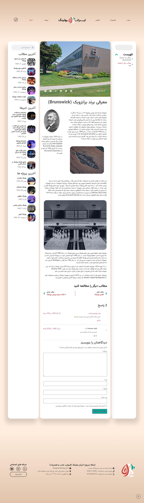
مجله (31, 20)
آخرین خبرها (27, 107)
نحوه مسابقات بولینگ (19, 97)
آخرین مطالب (27, 54)
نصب (128, 20)
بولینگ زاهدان (21, 178)
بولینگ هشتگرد (21, 187)
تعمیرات (113, 20)
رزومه (46, 20)
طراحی (98, 20)
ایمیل (105, 388)
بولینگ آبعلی (22, 214)
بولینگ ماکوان (21, 196)
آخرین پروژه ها (26, 173)
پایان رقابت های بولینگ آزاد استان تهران (20, 152)
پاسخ (98, 320)
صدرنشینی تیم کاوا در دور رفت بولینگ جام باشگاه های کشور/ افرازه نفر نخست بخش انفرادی (18, 130)
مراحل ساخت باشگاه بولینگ (19, 79)
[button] (116, 54)
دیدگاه (104, 351)
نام (105, 380)
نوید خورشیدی (96, 313)
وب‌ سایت (104, 397)
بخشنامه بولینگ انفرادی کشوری (21, 142)
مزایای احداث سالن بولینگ (20, 88)
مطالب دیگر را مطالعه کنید (124, 64)
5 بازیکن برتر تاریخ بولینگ (20, 60)
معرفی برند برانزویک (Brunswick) (125, 59)
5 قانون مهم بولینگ (20, 68)
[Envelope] (12, 469)
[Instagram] (18, 469)
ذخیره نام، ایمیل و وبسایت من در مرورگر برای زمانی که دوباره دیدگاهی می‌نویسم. (80, 406)
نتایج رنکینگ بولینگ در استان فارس (19, 163)
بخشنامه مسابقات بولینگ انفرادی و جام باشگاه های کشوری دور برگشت (18, 115)
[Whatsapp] (25, 469)
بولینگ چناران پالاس (19, 205)
